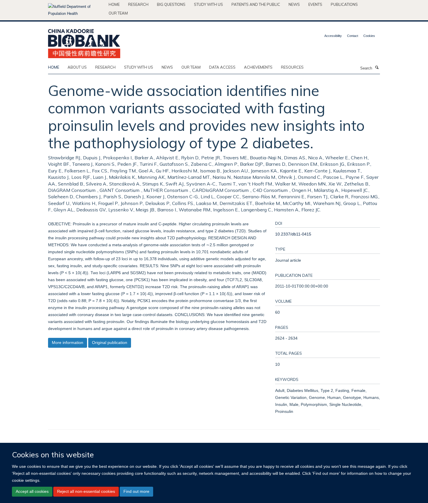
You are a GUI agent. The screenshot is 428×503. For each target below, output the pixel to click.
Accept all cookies (32, 491)
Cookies (369, 36)
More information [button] (67, 342)
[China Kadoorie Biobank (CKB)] (84, 42)
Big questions (171, 4)
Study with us (208, 4)
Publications (344, 4)
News (294, 4)
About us (77, 67)
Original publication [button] (109, 342)
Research (138, 4)
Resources (292, 67)
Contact (352, 36)
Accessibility (333, 36)
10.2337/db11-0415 (293, 234)
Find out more (136, 491)
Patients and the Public (255, 4)
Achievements (258, 67)
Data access (222, 67)
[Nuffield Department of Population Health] (76, 10)
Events (315, 4)
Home (114, 4)
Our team (118, 13)
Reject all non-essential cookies (86, 491)
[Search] (377, 68)
